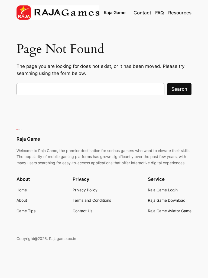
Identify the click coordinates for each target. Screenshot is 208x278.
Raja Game (114, 12)
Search (179, 89)
